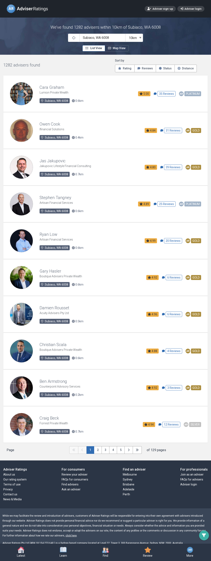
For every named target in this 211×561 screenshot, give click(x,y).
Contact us (10, 494)
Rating (126, 68)
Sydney (127, 479)
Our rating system (15, 479)
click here (71, 535)
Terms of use (12, 484)
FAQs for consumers (75, 479)
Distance (187, 68)
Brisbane (128, 484)
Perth (126, 494)
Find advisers (70, 484)
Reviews (147, 68)
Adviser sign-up (162, 8)
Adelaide (128, 489)
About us (9, 474)
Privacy (8, 489)
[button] (63, 552)
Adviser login (193, 8)
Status (167, 68)
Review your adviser (75, 474)
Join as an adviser (192, 474)
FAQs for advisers (191, 479)
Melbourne (130, 474)
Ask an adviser (71, 489)
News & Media (12, 499)
